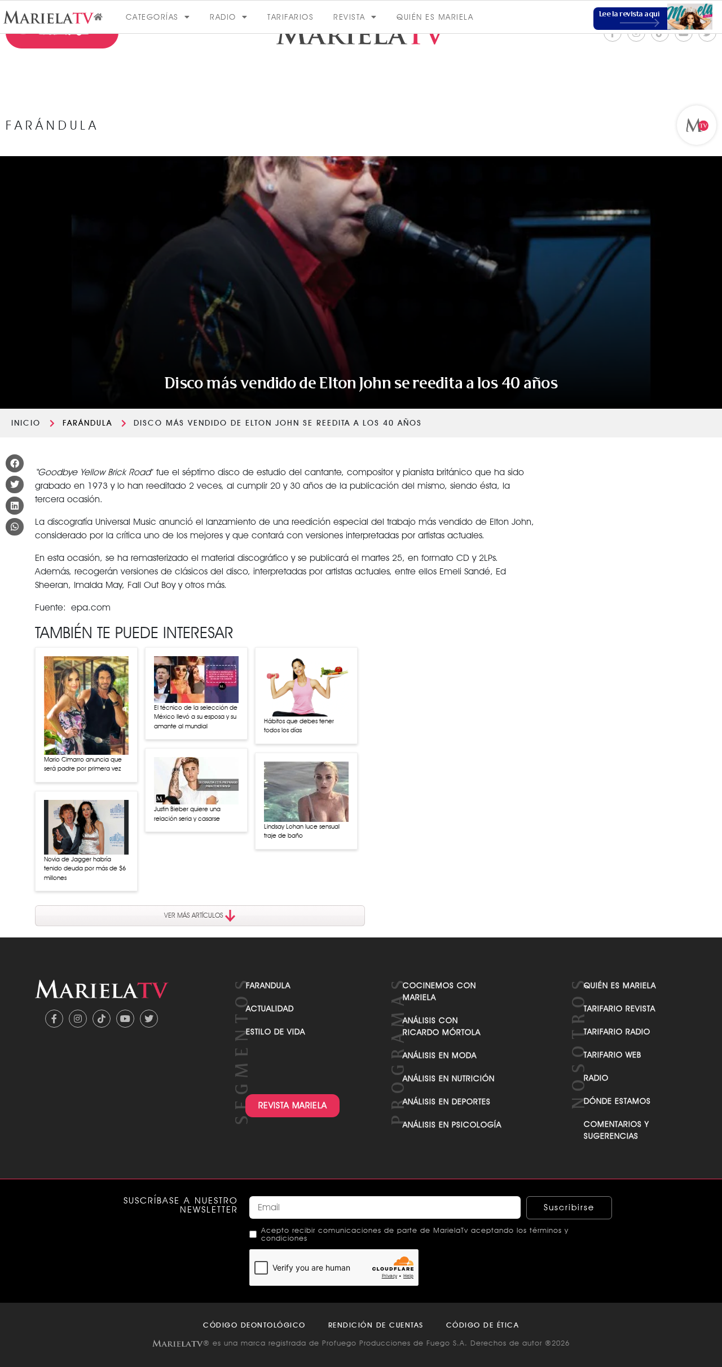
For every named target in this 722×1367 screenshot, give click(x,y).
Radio (223, 16)
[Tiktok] (102, 1019)
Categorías (152, 16)
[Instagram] (78, 1019)
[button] (15, 463)
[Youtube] (125, 1019)
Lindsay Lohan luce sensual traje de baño (302, 831)
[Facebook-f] (54, 1019)
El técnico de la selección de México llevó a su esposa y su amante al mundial (195, 717)
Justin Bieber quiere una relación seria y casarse (187, 813)
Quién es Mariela (435, 16)
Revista (349, 16)
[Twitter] (149, 1019)
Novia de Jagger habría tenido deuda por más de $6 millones (85, 868)
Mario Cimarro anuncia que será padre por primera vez (83, 764)
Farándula (87, 422)
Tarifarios (290, 16)
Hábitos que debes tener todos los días (299, 726)
